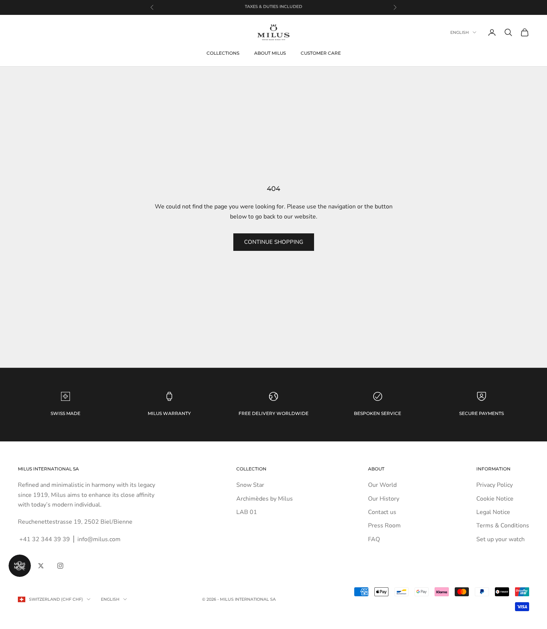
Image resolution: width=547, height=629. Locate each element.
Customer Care (321, 53)
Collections (223, 53)
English (459, 32)
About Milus (270, 53)
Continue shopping (273, 242)
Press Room (384, 525)
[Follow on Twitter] (41, 565)
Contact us (382, 512)
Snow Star (250, 485)
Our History (383, 499)
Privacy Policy (494, 485)
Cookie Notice (495, 499)
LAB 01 (246, 512)
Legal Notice (493, 512)
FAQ (374, 539)
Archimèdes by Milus (264, 499)
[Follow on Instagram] (60, 565)
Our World (382, 485)
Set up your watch (500, 539)
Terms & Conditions (502, 525)
